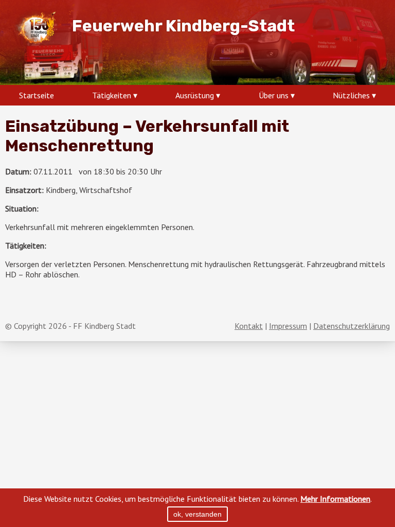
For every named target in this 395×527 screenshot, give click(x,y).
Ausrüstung (194, 95)
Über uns (274, 95)
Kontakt (249, 326)
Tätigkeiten (111, 95)
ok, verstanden (197, 514)
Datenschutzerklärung (351, 326)
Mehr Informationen (335, 499)
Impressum (288, 326)
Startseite (36, 95)
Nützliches (351, 95)
